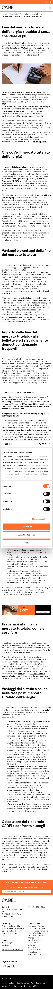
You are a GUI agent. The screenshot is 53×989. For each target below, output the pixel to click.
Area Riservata (34, 954)
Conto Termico (35, 938)
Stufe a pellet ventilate (12, 926)
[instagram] (4, 966)
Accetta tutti (26, 527)
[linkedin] (8, 966)
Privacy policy (8, 983)
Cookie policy (23, 983)
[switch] (46, 494)
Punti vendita (34, 924)
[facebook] (13, 966)
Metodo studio (15, 986)
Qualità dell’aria (35, 940)
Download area (34, 952)
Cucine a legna (8, 945)
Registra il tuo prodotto (12, 949)
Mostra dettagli (38, 519)
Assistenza (33, 942)
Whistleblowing (38, 983)
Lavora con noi (35, 949)
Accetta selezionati (26, 535)
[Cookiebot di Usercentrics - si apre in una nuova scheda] (39, 444)
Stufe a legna (7, 942)
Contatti (32, 947)
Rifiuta (26, 543)
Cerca (46, 2)
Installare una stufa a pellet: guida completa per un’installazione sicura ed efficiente (38, 932)
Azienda (31, 945)
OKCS (35, 986)
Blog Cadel (13, 14)
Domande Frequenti (37, 926)
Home (4, 14)
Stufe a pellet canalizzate (13, 928)
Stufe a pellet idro (10, 931)
